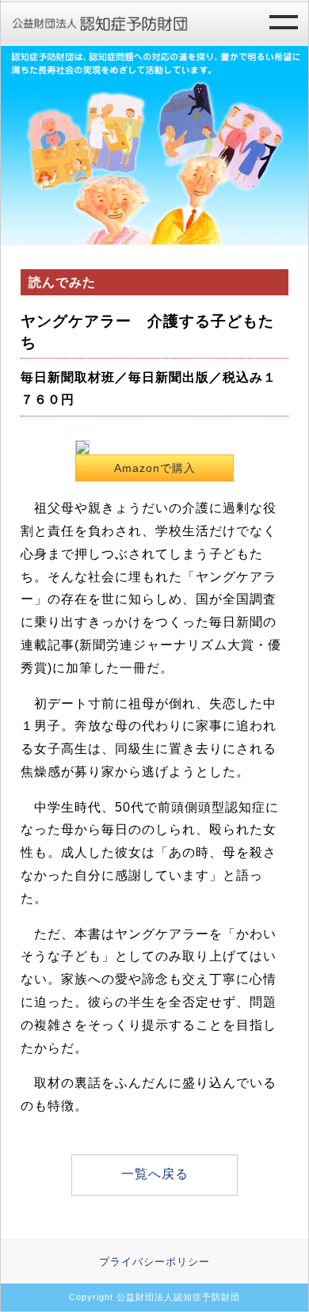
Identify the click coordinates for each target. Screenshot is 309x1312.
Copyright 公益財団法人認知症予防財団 (154, 1297)
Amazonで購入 (155, 468)
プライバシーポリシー (154, 1262)
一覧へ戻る (155, 1174)
